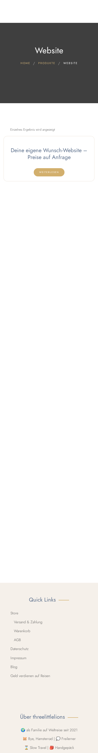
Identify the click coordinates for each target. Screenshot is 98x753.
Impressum (18, 658)
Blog (13, 666)
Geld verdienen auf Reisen (30, 675)
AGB (17, 639)
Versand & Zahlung (28, 622)
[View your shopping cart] (90, 11)
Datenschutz (19, 648)
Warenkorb (22, 631)
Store (14, 613)
